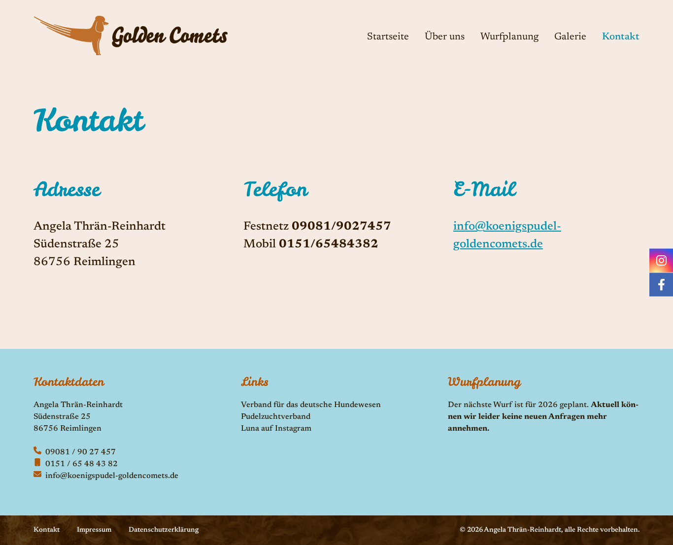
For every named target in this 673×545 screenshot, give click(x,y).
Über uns (445, 37)
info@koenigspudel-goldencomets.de (111, 476)
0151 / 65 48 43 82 (81, 464)
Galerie (570, 37)
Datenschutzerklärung (164, 530)
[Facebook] (661, 285)
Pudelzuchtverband (275, 417)
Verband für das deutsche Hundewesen (311, 405)
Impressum (94, 530)
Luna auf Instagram (276, 429)
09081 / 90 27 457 (80, 452)
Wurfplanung (509, 37)
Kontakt (620, 37)
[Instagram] (661, 260)
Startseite (388, 37)
